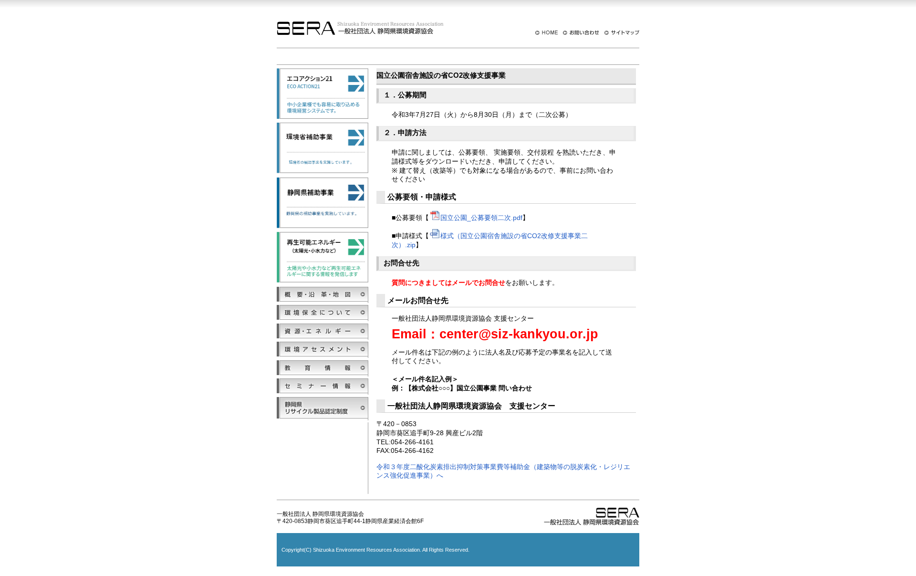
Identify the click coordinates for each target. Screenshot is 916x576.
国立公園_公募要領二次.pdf (481, 217)
